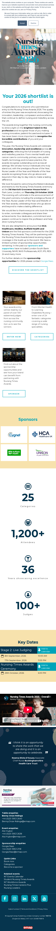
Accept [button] (22, 23)
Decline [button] (33, 23)
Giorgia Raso (47, 261)
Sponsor (14, 394)
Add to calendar (45, 650)
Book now (9, 861)
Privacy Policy (43, 909)
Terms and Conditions (28, 909)
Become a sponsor (13, 867)
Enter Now (14, 337)
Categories (42, 337)
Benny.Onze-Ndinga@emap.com (18, 821)
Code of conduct (14, 909)
